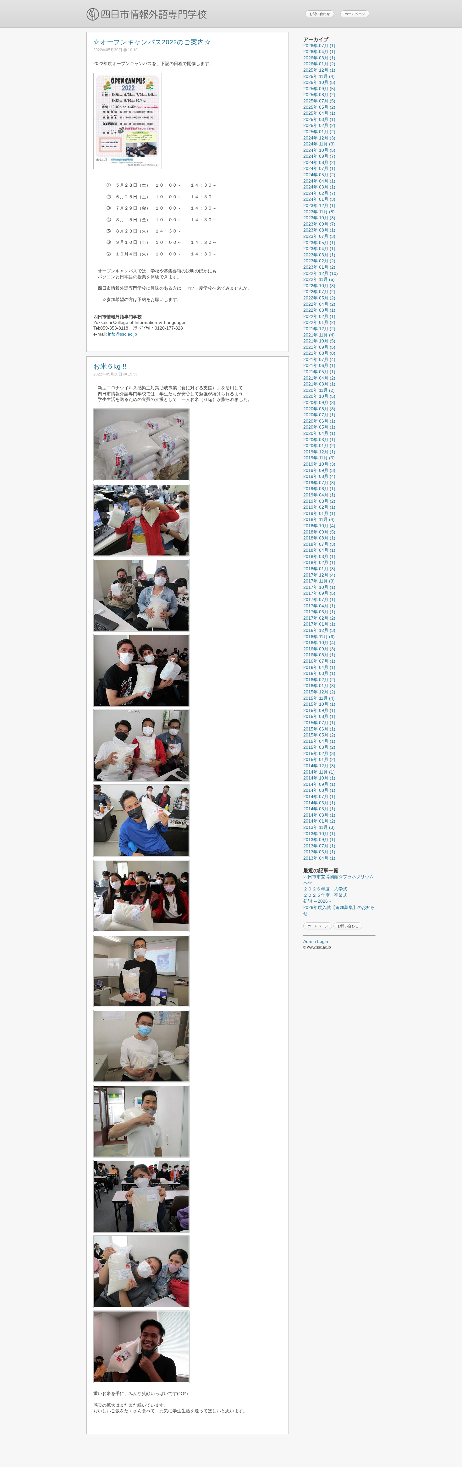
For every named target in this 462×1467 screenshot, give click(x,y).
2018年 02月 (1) (319, 562)
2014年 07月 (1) (319, 796)
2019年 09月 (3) (319, 470)
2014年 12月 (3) (319, 765)
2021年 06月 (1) (319, 365)
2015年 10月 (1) (319, 704)
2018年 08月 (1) (319, 537)
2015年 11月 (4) (319, 698)
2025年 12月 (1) (319, 70)
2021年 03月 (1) (319, 383)
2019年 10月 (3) (319, 464)
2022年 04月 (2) (319, 304)
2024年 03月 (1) (319, 186)
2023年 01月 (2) (319, 267)
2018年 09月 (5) (319, 531)
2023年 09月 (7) (319, 224)
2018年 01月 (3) (319, 568)
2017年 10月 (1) (319, 587)
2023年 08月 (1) (319, 230)
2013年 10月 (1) (319, 833)
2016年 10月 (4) (319, 642)
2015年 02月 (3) (319, 753)
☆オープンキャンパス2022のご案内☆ (152, 42)
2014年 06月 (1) (319, 802)
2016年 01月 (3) (319, 685)
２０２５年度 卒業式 (325, 895)
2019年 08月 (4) (319, 476)
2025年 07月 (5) (319, 100)
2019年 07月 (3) (319, 482)
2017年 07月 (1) (319, 599)
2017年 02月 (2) (319, 618)
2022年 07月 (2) (319, 291)
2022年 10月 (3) (319, 285)
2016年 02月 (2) (319, 679)
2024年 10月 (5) (319, 150)
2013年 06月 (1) (319, 851)
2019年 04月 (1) (319, 494)
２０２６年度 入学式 (325, 888)
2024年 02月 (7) (319, 193)
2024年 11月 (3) (319, 143)
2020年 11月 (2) (319, 390)
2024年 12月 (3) (319, 137)
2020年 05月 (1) (319, 427)
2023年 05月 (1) (319, 242)
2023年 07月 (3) (319, 236)
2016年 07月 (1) (319, 661)
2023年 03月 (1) (319, 254)
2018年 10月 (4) (319, 525)
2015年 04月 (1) (319, 741)
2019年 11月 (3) (319, 457)
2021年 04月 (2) (319, 377)
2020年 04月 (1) (319, 433)
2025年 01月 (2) (319, 131)
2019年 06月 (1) (319, 488)
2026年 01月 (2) (319, 63)
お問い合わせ (319, 14)
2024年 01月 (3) (319, 199)
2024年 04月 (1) (319, 180)
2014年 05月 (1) (319, 808)
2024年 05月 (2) (319, 174)
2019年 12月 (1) (319, 451)
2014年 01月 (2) (319, 821)
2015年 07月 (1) (319, 722)
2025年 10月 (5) (319, 82)
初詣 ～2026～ (317, 901)
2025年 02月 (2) (319, 125)
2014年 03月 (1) (319, 815)
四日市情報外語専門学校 (146, 14)
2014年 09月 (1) (319, 784)
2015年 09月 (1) (319, 710)
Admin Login (315, 941)
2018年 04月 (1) (319, 550)
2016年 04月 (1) (319, 667)
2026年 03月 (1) (319, 57)
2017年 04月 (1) (319, 605)
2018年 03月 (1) (319, 556)
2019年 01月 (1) (319, 513)
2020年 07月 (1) (319, 414)
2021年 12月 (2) (319, 328)
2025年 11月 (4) (319, 76)
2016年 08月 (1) (319, 654)
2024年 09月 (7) (319, 156)
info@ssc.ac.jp (122, 334)
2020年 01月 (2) (319, 445)
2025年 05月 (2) (319, 107)
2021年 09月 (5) (319, 347)
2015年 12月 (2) (319, 691)
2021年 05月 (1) (319, 371)
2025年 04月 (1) (319, 113)
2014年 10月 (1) (319, 777)
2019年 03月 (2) (319, 501)
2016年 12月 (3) (319, 630)
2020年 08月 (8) (319, 408)
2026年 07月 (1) (319, 45)
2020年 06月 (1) (319, 421)
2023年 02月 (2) (319, 260)
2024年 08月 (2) (319, 162)
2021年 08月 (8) (319, 353)
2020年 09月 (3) (319, 402)
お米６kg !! (109, 366)
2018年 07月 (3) (319, 544)
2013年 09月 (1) (319, 839)
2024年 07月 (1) (319, 168)
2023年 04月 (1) (319, 248)
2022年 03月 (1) (319, 310)
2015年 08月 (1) (319, 716)
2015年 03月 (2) (319, 747)
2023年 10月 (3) (319, 217)
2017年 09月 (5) (319, 593)
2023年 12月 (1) (319, 205)
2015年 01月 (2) (319, 759)
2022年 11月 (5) (319, 279)
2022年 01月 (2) (319, 322)
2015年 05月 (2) (319, 734)
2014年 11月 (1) (319, 772)
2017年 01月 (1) (319, 624)
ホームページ (354, 14)
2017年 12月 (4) (319, 574)
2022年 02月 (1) (319, 316)
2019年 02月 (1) (319, 507)
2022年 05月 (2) (319, 297)
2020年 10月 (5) (319, 396)
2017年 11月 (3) (319, 580)
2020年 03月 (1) (319, 439)
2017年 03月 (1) (319, 611)
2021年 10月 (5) (319, 340)
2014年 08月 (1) (319, 790)
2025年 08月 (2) (319, 94)
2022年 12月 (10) (320, 273)
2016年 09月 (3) (319, 648)
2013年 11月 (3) (319, 827)
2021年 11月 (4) (319, 334)
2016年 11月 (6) (319, 636)
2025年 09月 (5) (319, 88)
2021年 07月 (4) (319, 359)
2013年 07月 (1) (319, 845)
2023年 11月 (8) (319, 211)
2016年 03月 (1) (319, 673)
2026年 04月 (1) (319, 51)
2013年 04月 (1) (319, 858)
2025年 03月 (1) (319, 119)
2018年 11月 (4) (319, 519)
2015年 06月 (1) (319, 728)
